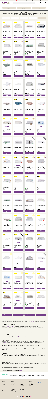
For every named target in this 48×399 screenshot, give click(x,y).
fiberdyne (19, 336)
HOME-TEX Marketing (13, 393)
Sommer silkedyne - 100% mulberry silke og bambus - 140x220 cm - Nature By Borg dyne (18, 206)
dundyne (16, 336)
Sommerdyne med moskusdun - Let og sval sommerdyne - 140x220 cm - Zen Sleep (41, 206)
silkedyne (8, 326)
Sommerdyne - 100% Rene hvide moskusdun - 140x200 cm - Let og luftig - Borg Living (6, 32)
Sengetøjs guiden (22, 385)
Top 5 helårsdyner (31, 383)
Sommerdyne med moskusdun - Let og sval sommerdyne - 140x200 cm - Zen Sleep (18, 129)
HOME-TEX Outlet (31, 388)
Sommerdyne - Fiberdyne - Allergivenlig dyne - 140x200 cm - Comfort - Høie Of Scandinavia (18, 90)
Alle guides (21, 382)
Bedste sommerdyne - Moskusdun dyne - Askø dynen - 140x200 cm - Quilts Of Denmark (41, 51)
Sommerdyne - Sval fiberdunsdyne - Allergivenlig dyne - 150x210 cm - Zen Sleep (41, 303)
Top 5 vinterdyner (31, 384)
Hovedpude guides (22, 384)
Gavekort (12, 390)
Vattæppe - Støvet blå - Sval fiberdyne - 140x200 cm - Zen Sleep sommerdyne (18, 109)
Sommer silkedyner (30, 314)
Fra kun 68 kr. (24, 8)
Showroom (12, 386)
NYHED (39, 8)
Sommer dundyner (18, 314)
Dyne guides (21, 383)
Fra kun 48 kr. (9, 8)
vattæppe (5, 342)
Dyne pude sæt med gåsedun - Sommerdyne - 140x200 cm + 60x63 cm (29, 264)
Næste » (26, 311)
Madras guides (21, 388)
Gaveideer (30, 385)
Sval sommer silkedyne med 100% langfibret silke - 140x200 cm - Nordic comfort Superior (41, 32)
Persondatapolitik (13, 383)
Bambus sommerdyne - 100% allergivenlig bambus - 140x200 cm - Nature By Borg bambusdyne (29, 51)
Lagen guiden (21, 386)
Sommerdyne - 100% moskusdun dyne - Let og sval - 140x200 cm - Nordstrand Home (18, 51)
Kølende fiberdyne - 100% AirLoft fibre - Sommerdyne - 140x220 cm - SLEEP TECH (7, 283)
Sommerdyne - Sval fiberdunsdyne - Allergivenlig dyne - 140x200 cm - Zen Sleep (18, 32)
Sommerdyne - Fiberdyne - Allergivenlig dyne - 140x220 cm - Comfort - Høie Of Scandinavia (6, 245)
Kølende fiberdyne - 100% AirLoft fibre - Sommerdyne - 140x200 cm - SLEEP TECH (41, 129)
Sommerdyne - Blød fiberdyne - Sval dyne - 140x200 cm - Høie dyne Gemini (7, 90)
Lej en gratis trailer (13, 389)
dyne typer (32, 321)
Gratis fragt (12, 388)
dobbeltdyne (3, 338)
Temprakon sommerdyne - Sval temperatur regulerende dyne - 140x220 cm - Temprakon (6, 225)
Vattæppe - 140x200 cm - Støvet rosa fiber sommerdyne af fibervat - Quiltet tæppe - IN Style (29, 167)
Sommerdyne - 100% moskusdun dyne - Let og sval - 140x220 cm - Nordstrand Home (6, 264)
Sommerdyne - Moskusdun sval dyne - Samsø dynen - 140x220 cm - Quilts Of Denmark (29, 245)
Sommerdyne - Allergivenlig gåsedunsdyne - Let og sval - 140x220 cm (28, 206)
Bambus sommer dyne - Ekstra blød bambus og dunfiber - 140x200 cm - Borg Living (29, 32)
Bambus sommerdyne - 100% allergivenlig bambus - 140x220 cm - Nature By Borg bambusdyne (7, 206)
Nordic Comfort (12, 326)
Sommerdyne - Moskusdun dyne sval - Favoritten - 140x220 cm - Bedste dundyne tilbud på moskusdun (18, 245)
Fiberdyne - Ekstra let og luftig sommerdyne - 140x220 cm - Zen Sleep (29, 283)
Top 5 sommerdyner (31, 382)
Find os (2, 390)
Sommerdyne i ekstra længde (41, 314)
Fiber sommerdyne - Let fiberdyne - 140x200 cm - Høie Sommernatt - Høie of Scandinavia (41, 109)
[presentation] (2, 8)
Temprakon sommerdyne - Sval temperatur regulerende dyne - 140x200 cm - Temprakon (6, 109)
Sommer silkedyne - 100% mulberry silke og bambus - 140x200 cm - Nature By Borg (18, 71)
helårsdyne (29, 325)
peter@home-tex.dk (5, 388)
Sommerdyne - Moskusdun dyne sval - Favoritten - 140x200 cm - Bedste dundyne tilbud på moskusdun (29, 148)
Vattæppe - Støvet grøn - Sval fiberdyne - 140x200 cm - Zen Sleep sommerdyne (7, 71)
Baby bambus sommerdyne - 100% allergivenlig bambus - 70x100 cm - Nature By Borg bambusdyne (7, 148)
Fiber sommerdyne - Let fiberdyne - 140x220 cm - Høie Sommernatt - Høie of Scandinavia (18, 264)
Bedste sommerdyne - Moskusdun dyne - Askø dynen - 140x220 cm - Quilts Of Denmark (18, 225)
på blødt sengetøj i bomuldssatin (24, 10)
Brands (30, 386)
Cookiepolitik (12, 384)
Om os (11, 385)
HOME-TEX (20, 370)
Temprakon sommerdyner (7, 314)
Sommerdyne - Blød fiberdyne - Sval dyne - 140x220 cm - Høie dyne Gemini (41, 225)
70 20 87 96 (5, 386)
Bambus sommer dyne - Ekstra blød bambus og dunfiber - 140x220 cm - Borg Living (41, 187)
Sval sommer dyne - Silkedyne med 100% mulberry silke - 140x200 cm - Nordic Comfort (41, 90)
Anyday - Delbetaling (13, 391)
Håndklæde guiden (22, 389)
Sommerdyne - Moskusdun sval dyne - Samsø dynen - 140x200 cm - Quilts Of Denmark (29, 90)
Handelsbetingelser (13, 382)
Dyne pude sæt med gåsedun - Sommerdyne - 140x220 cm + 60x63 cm (7, 303)
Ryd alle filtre (44, 16)
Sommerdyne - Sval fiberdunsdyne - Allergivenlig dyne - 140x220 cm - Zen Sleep (18, 187)
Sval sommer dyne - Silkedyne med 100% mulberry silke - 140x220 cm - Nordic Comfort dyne (41, 245)
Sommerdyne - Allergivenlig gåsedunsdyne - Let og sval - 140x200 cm (6, 51)
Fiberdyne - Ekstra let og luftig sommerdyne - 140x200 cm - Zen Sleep (40, 71)
